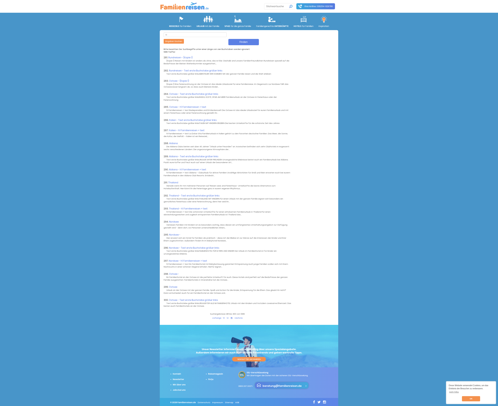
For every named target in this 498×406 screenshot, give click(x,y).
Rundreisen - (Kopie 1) (180, 57)
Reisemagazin (215, 374)
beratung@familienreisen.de (282, 386)
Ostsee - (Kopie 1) (179, 80)
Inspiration (324, 26)
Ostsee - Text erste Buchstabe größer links (193, 94)
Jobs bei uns (179, 390)
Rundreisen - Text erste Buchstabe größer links (195, 70)
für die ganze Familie (237, 26)
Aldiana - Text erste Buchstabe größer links (193, 156)
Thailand (173, 182)
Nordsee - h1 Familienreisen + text (188, 260)
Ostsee (173, 286)
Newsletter (178, 379)
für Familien (180, 26)
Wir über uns (179, 384)
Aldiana (173, 143)
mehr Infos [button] (454, 392)
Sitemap (229, 402)
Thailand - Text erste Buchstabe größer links (194, 195)
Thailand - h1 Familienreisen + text (188, 208)
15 (232, 318)
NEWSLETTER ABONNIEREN (249, 359)
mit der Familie (207, 26)
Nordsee (174, 221)
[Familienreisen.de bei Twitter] (320, 402)
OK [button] (471, 399)
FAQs (210, 379)
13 (224, 318)
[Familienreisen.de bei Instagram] (325, 402)
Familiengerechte (272, 26)
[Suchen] (291, 6)
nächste (239, 318)
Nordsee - (174, 234)
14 (228, 318)
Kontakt (177, 374)
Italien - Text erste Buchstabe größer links (193, 120)
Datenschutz (204, 402)
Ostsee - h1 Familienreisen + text (187, 107)
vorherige (216, 318)
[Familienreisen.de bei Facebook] (315, 402)
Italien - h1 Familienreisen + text (187, 130)
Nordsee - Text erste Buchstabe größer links (194, 247)
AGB (237, 402)
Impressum (217, 402)
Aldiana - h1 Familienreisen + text (187, 169)
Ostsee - (174, 274)
